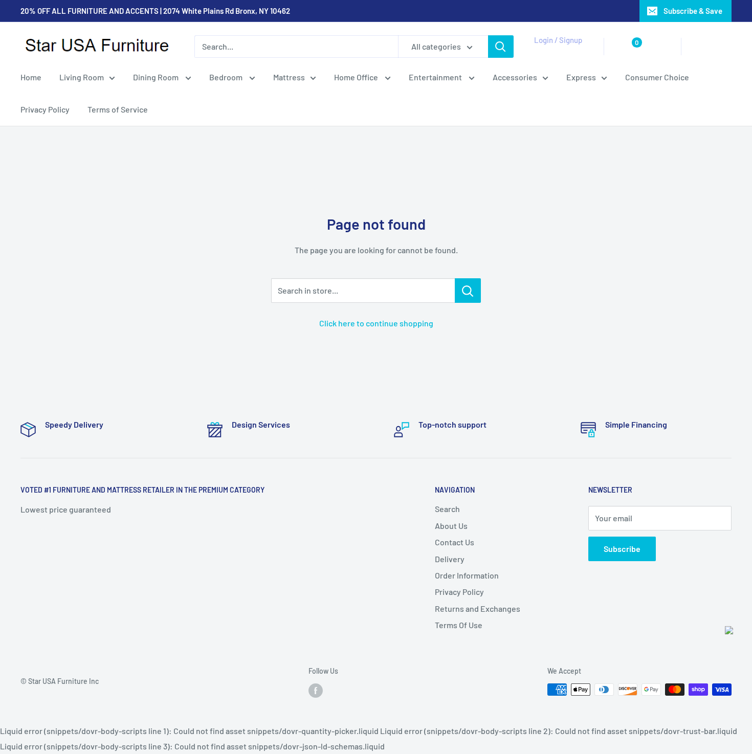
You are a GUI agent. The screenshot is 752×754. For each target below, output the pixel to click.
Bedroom (226, 77)
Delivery (450, 559)
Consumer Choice (657, 77)
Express (581, 77)
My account (556, 52)
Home (30, 77)
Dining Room (156, 77)
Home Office (357, 77)
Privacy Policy (45, 110)
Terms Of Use (458, 625)
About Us (451, 525)
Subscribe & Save (692, 10)
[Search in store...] (468, 290)
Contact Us (454, 542)
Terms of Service (117, 110)
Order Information (467, 575)
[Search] (501, 46)
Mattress (289, 77)
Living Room (81, 77)
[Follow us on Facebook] (315, 690)
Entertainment (436, 77)
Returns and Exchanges (477, 608)
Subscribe (622, 548)
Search (447, 509)
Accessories (515, 77)
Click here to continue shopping (376, 323)
